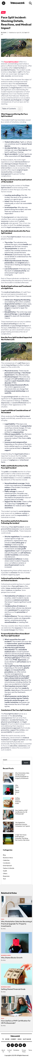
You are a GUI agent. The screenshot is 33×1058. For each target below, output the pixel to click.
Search (5, 760)
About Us (3, 1051)
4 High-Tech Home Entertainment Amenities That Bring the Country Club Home (22, 837)
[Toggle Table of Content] (19, 108)
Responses (6, 876)
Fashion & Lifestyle (8, 868)
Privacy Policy (24, 1051)
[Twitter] (16, 1045)
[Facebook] (8, 1045)
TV (3, 1039)
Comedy (13, 1039)
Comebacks (6, 863)
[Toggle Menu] (3, 3)
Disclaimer (16, 1050)
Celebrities (6, 860)
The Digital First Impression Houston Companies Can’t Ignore (22, 824)
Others (5, 873)
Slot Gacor (27, 1039)
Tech (4, 879)
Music (20, 1039)
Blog (4, 855)
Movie (7, 1039)
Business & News (8, 857)
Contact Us (9, 1051)
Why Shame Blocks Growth (11, 957)
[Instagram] (12, 1045)
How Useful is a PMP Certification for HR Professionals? (21, 812)
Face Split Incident (11, 62)
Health (5, 871)
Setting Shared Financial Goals (13, 989)
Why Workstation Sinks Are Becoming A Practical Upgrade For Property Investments (22, 775)
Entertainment (7, 865)
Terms (30, 1050)
